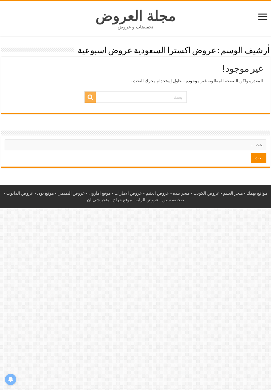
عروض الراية (147, 199)
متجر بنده (181, 193)
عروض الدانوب (19, 193)
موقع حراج (122, 199)
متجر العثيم (233, 193)
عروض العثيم (157, 193)
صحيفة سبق (173, 199)
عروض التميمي (71, 193)
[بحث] (90, 97)
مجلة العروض (136, 16)
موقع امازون (100, 193)
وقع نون (44, 193)
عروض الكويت (206, 193)
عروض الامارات (128, 193)
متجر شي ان (98, 199)
